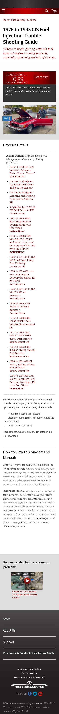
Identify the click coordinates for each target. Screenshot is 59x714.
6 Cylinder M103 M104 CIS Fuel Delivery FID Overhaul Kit (22, 210)
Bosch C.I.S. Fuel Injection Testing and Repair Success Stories (24, 595)
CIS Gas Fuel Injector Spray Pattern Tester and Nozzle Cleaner (22, 184)
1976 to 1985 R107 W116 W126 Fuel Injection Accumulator (20, 308)
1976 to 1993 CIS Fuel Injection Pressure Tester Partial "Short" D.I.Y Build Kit (22, 171)
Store (6, 20)
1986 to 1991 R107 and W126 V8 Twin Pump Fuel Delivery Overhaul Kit (22, 261)
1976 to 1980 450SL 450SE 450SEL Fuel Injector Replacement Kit (22, 322)
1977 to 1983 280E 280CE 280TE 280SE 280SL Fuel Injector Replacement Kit (21, 337)
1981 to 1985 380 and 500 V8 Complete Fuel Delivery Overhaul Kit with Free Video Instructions (23, 382)
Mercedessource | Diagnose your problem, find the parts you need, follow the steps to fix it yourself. (29, 4)
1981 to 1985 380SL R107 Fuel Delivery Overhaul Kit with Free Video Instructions (20, 225)
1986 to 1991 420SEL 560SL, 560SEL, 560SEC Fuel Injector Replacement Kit (22, 365)
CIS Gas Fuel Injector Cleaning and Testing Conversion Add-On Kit (22, 197)
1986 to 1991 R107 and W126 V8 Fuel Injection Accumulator (22, 293)
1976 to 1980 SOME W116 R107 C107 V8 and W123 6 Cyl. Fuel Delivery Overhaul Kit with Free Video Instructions (23, 244)
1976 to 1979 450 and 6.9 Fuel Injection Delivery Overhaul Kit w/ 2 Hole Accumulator (23, 277)
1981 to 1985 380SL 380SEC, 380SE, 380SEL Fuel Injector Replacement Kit (22, 351)
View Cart (54, 11)
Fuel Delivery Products (23, 20)
